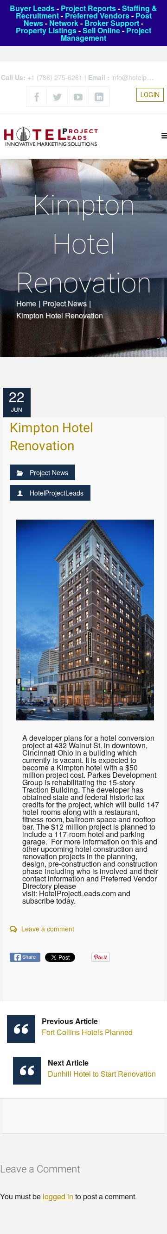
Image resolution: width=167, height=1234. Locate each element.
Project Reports (88, 8)
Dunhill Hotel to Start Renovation (102, 1068)
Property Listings (46, 30)
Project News (65, 303)
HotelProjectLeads (57, 492)
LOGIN (150, 95)
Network (63, 23)
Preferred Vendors (97, 15)
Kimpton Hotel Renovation (51, 437)
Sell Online (101, 30)
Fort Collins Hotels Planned (87, 1026)
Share (28, 956)
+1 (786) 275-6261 (55, 77)
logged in (58, 1196)
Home (26, 303)
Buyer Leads (32, 8)
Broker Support (111, 23)
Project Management (106, 34)
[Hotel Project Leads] (51, 135)
